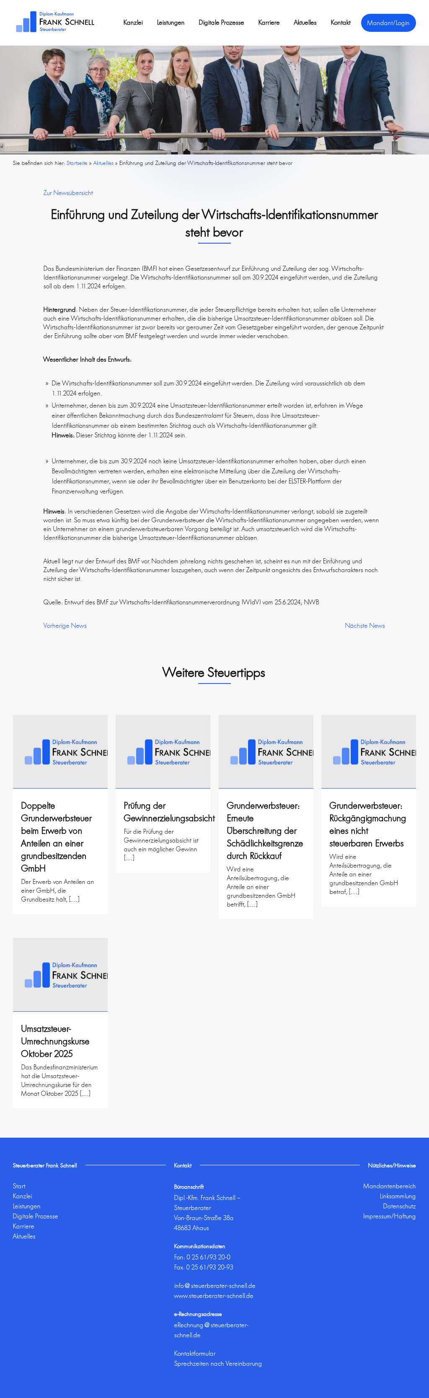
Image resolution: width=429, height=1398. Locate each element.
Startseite (77, 162)
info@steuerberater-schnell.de (215, 1286)
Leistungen (171, 22)
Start (19, 1186)
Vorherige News (65, 626)
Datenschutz (399, 1206)
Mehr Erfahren (60, 921)
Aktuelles (305, 22)
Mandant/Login (388, 23)
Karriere (269, 22)
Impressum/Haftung (389, 1216)
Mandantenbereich (390, 1186)
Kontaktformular (195, 1353)
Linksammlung (398, 1196)
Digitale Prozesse (221, 22)
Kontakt (341, 22)
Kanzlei (133, 22)
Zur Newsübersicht (68, 193)
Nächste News (365, 626)
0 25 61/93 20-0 (208, 1257)
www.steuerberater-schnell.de (213, 1296)
